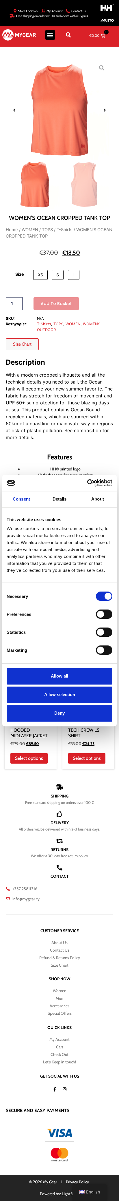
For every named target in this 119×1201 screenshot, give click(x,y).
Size (19, 274)
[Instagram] (64, 1089)
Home (12, 229)
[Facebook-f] (54, 1089)
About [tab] (97, 499)
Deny (59, 713)
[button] (50, 35)
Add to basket (56, 303)
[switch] (104, 614)
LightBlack (70, 1193)
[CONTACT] (59, 867)
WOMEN (30, 229)
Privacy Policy (77, 1181)
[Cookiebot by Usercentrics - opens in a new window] (87, 483)
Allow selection (59, 694)
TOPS (47, 229)
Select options (29, 758)
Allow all (59, 675)
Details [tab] (60, 499)
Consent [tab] (21, 499)
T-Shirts (64, 229)
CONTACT (60, 876)
